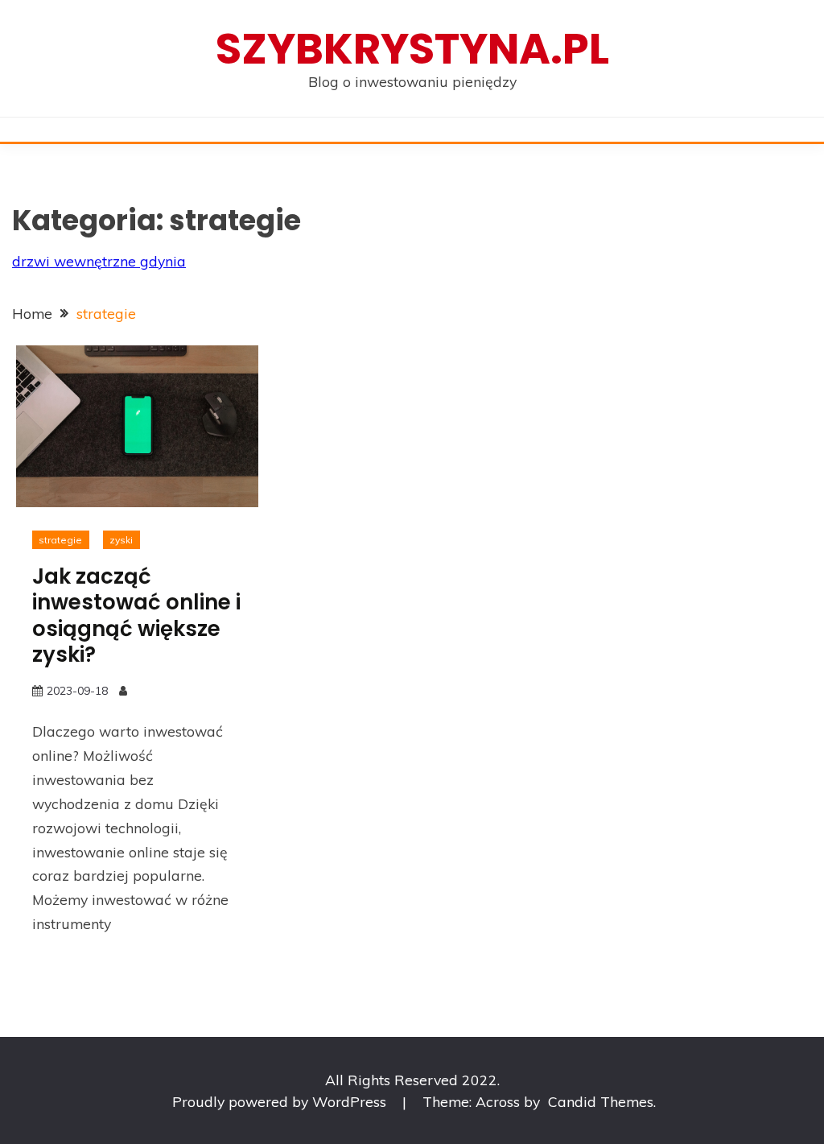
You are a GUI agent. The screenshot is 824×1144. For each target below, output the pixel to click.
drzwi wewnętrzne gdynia (99, 261)
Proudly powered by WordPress (281, 1101)
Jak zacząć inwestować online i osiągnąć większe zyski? (136, 616)
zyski (121, 540)
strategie (60, 540)
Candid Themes (600, 1101)
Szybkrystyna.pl (412, 48)
